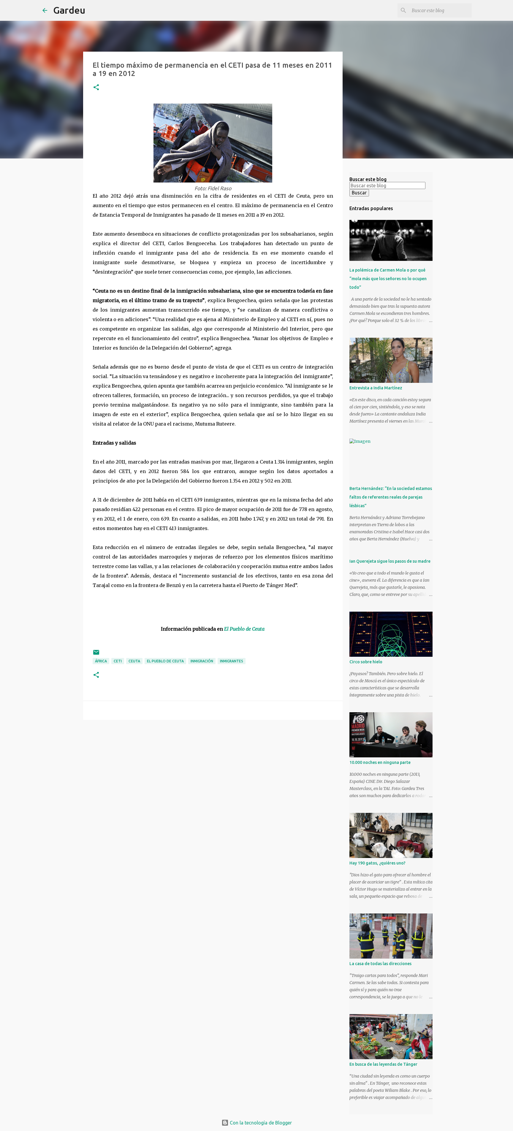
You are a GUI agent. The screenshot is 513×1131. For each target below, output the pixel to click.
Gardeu (69, 10)
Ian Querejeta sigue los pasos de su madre (389, 561)
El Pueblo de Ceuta (165, 661)
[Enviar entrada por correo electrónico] (96, 654)
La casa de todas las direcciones (380, 963)
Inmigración (202, 661)
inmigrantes (231, 661)
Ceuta (134, 661)
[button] (96, 88)
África (101, 661)
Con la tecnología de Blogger (260, 1122)
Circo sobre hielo (365, 661)
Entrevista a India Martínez (375, 388)
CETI (118, 661)
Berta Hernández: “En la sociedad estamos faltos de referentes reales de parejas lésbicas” (390, 497)
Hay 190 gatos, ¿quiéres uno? (377, 863)
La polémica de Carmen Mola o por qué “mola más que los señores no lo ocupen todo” (388, 279)
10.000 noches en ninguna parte (380, 762)
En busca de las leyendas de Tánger (383, 1064)
